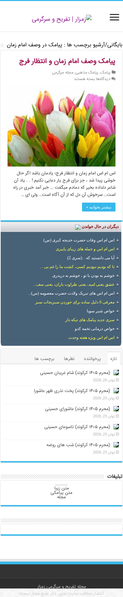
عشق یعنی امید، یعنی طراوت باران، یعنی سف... (73, 284)
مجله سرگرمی (62, 72)
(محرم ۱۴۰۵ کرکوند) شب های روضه (78, 445)
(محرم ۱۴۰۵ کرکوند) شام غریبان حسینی (75, 373)
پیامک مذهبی (87, 72)
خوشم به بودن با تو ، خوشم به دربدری (83, 275)
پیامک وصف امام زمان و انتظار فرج (67, 61)
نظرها (69, 359)
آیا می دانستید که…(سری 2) (90, 257)
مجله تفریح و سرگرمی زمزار (61, 586)
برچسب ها (44, 359)
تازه (113, 359)
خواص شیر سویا (100, 311)
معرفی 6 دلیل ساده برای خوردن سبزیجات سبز (74, 302)
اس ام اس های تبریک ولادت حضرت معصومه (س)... (71, 293)
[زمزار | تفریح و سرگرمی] (62, 20)
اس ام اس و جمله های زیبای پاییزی (85, 249)
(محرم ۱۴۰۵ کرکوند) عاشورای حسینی (77, 409)
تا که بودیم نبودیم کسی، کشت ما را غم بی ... (77, 266)
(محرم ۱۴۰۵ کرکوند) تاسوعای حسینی (77, 427)
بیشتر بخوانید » (98, 207)
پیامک (105, 72)
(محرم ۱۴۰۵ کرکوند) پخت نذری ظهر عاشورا (72, 391)
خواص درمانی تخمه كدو (94, 328)
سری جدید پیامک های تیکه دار (89, 319)
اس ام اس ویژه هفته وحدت (91, 337)
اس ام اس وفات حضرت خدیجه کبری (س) (78, 240)
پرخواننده (92, 359)
